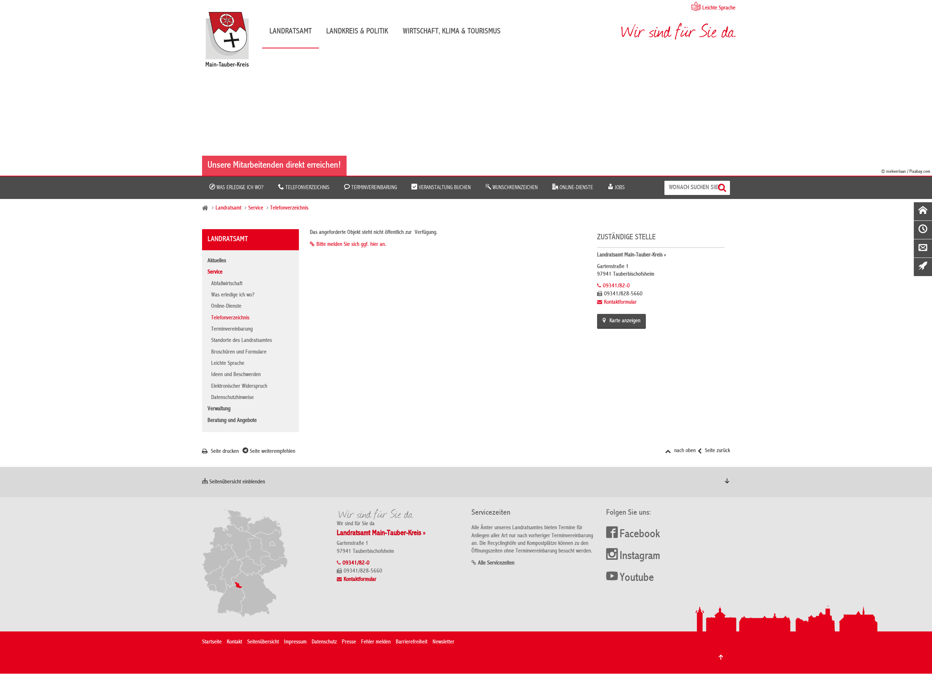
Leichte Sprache (718, 8)
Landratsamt (290, 32)
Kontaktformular (620, 303)
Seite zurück (716, 451)
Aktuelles (217, 261)
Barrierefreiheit (411, 642)
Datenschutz (324, 642)
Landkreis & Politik (357, 32)
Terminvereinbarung (373, 188)
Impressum (295, 642)
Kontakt (234, 642)
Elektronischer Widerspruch (239, 387)
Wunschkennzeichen (514, 188)
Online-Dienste (575, 188)
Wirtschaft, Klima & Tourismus (452, 32)
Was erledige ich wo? (239, 188)
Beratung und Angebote (232, 421)
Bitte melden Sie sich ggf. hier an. (351, 245)
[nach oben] (721, 657)
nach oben (684, 451)
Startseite (212, 642)
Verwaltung (219, 409)
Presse (349, 642)
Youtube (637, 578)
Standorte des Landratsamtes (241, 341)
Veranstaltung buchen (444, 188)
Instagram (640, 556)
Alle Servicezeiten (496, 563)
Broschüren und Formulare (238, 352)
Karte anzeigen (624, 321)
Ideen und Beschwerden (236, 375)
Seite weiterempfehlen (271, 452)
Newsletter (443, 642)
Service (255, 208)
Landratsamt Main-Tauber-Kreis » (631, 255)
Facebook (640, 535)
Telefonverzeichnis (306, 188)
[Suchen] (723, 188)
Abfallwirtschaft (226, 284)
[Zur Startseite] (231, 42)
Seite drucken (224, 452)
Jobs (619, 188)
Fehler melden (376, 642)
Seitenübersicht (263, 642)
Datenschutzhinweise (232, 398)
